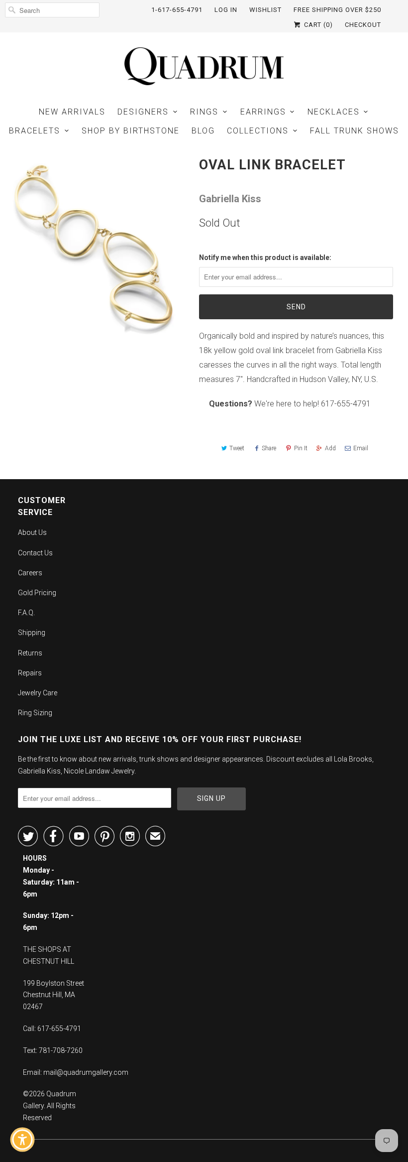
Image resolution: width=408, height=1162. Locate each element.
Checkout (363, 24)
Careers (30, 573)
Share (269, 448)
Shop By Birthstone (131, 130)
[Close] (92, 965)
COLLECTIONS (258, 130)
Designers (143, 112)
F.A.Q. (26, 613)
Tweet (236, 448)
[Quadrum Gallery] (204, 66)
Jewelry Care (37, 693)
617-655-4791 (346, 403)
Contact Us (35, 553)
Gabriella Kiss (230, 199)
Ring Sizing (35, 713)
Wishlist (265, 9)
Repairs (30, 673)
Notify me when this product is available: (265, 257)
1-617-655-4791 (177, 9)
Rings (204, 112)
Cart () (317, 24)
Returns (30, 653)
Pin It (300, 448)
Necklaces (333, 112)
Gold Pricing (37, 593)
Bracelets (34, 130)
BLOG (203, 130)
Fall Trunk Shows (354, 130)
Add (330, 448)
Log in (225, 9)
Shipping (31, 633)
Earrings (263, 112)
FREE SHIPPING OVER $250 (337, 9)
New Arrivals (72, 112)
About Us (32, 532)
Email (360, 448)
